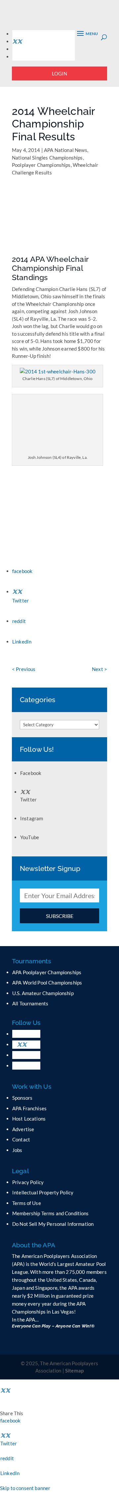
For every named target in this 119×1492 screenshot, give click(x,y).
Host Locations (29, 1119)
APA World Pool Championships (47, 983)
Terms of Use (26, 1203)
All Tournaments (30, 1003)
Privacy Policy (28, 1182)
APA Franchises (29, 1108)
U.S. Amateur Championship (43, 993)
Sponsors (22, 1098)
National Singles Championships (47, 158)
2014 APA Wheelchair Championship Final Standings (50, 268)
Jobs (17, 1150)
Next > (99, 669)
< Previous (24, 669)
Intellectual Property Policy (42, 1192)
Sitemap (74, 1370)
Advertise (23, 1129)
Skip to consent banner (25, 1488)
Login (59, 73)
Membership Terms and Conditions (50, 1213)
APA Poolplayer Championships (46, 972)
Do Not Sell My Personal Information (53, 1224)
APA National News (65, 150)
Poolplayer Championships (41, 165)
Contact (21, 1139)
